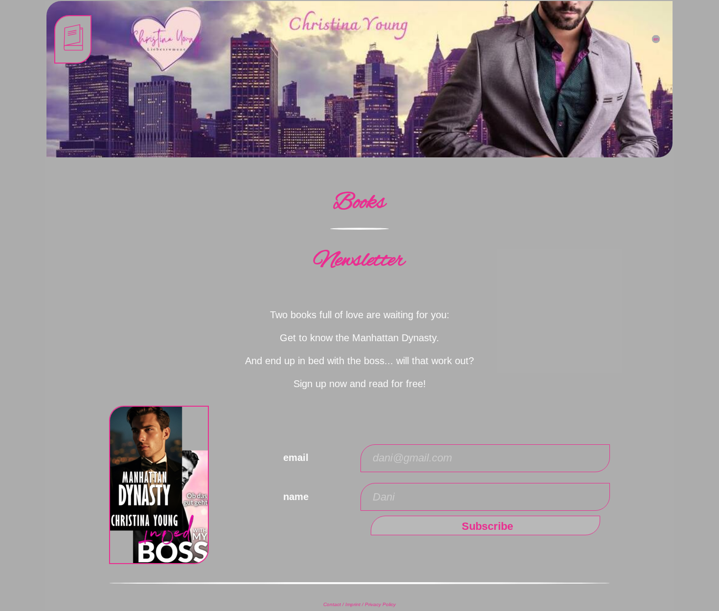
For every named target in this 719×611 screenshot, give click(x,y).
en (655, 39)
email (296, 457)
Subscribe (487, 526)
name (296, 496)
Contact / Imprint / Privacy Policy (359, 604)
